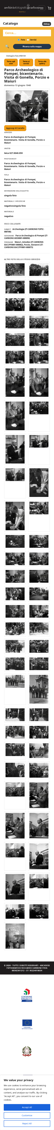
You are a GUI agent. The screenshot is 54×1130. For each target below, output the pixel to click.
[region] (27, 1102)
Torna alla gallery (42, 62)
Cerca (7, 46)
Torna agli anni (11, 62)
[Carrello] (49, 8)
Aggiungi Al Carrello (15, 128)
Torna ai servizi (26, 62)
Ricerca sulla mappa (32, 46)
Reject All (27, 1123)
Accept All (27, 1107)
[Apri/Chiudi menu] (41, 8)
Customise (27, 1115)
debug (47, 24)
